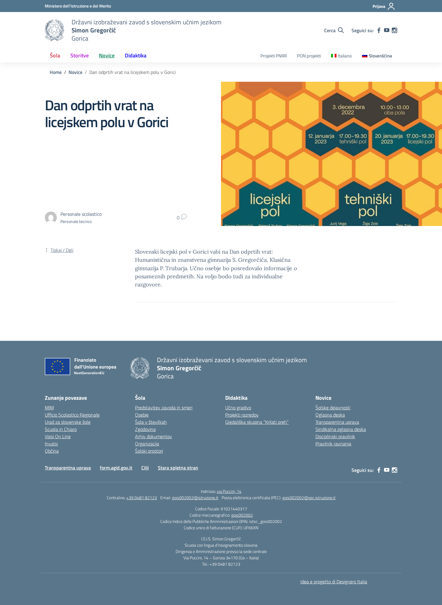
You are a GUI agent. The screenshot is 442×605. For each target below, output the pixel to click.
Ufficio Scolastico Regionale (72, 414)
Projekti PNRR (273, 55)
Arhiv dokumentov (153, 436)
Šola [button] (55, 55)
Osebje (142, 414)
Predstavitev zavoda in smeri (163, 407)
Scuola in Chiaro (61, 429)
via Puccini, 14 (229, 491)
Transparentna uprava (337, 422)
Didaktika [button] (135, 55)
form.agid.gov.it (116, 467)
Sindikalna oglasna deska (340, 429)
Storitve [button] (79, 55)
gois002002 (242, 515)
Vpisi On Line (58, 436)
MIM (49, 407)
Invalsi (51, 443)
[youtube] (386, 30)
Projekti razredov (242, 414)
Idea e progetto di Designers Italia (333, 581)
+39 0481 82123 (141, 497)
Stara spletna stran (178, 467)
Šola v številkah (151, 422)
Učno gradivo (238, 407)
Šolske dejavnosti (332, 407)
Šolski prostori (149, 450)
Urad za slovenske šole (68, 422)
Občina (52, 450)
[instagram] (394, 30)
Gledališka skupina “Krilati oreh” (257, 422)
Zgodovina (145, 429)
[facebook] (379, 30)
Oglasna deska (330, 414)
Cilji (145, 467)
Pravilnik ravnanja (333, 443)
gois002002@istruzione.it (195, 497)
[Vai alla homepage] (54, 30)
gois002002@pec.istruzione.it (309, 497)
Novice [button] (107, 55)
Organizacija (147, 443)
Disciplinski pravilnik (335, 436)
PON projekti (309, 55)
